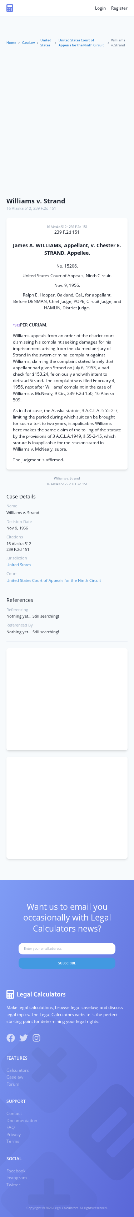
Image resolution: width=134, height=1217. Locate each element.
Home (11, 42)
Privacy (13, 1134)
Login (100, 8)
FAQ (10, 1127)
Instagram (16, 1178)
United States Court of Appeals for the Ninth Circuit (81, 42)
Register (119, 8)
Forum (12, 1084)
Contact (14, 1113)
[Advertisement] (67, 123)
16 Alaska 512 (18, 208)
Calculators (17, 1070)
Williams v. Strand (35, 201)
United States (45, 42)
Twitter (13, 1185)
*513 (16, 325)
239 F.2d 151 (44, 208)
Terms (12, 1141)
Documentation (21, 1120)
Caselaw (28, 42)
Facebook (15, 1171)
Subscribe (67, 963)
